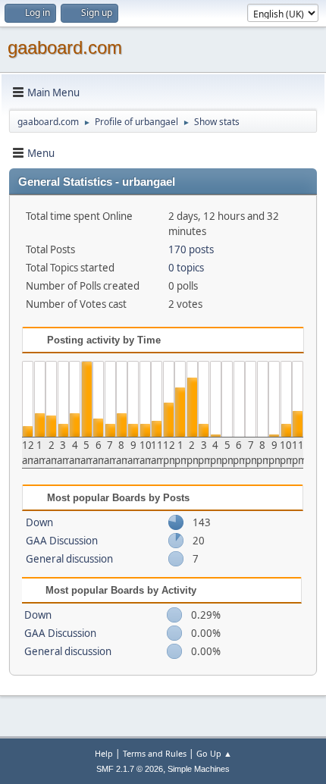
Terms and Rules (155, 753)
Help (104, 753)
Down (39, 522)
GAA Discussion (62, 540)
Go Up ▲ (214, 753)
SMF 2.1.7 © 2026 (129, 768)
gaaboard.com (65, 47)
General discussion (69, 559)
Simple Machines (199, 768)
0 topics (186, 267)
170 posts (191, 249)
